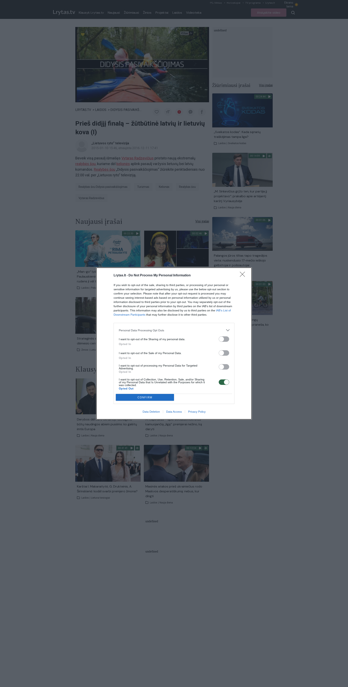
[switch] (224, 339)
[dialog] (174, 343)
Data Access (174, 411)
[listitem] (174, 330)
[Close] (244, 275)
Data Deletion (151, 411)
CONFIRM (145, 397)
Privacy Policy (197, 411)
